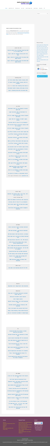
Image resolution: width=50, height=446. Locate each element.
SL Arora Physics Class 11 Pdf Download (18, 401)
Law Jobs (22, 8)
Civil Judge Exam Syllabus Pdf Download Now (18, 245)
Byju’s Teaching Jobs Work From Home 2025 (18, 90)
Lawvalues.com (25, 175)
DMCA (26, 440)
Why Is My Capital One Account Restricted (18, 308)
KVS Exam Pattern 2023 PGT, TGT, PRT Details (18, 239)
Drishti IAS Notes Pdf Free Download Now (18, 388)
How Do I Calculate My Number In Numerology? (18, 312)
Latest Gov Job (11, 8)
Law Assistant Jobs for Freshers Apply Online (18, 146)
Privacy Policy (5, 429)
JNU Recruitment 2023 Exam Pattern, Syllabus (18, 234)
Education (40, 8)
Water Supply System (18, 299)
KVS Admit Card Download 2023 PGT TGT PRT (18, 267)
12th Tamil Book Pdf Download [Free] (18, 379)
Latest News (36, 8)
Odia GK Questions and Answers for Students (18, 350)
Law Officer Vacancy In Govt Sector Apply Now (18, 131)
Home (6, 8)
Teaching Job (17, 8)
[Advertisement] (18, 18)
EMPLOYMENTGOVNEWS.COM (8, 428)
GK (44, 8)
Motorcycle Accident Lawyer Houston (18, 296)
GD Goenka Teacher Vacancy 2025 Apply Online (18, 88)
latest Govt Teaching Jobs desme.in (20, 85)
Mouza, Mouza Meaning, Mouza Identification (18, 310)
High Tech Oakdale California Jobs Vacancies (18, 199)
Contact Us (5, 424)
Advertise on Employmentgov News (9, 423)
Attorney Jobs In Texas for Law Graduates (18, 122)
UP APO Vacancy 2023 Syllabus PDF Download (18, 253)
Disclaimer (4, 425)
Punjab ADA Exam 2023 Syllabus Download (18, 251)
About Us (4, 422)
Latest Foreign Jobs (29, 8)
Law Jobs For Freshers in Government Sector (18, 173)
